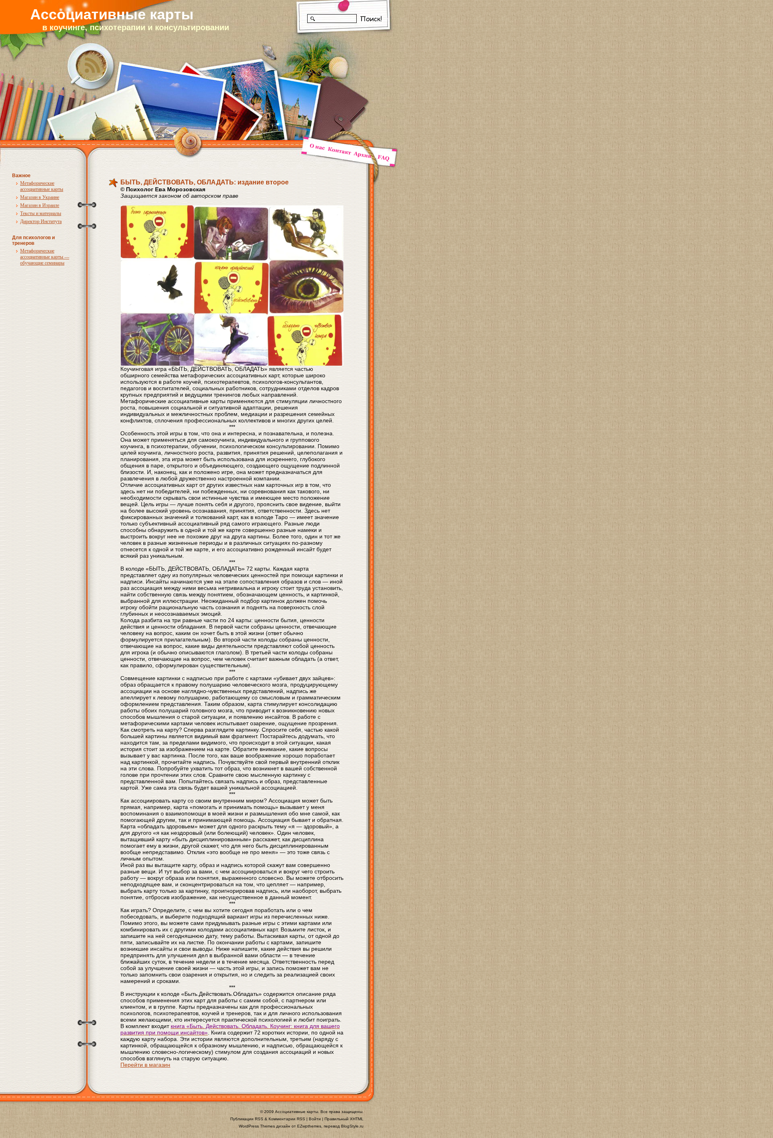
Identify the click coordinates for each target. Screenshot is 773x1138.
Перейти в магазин (145, 1064)
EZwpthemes (309, 1126)
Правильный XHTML (344, 1119)
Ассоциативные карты (112, 14)
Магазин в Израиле (39, 205)
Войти (315, 1119)
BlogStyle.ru (352, 1126)
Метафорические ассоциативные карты (41, 186)
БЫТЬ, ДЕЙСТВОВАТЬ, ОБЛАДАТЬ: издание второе (204, 182)
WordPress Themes (257, 1126)
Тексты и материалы (40, 213)
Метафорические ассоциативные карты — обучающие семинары (44, 257)
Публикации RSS (246, 1119)
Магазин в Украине (39, 197)
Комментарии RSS (287, 1119)
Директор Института (41, 221)
